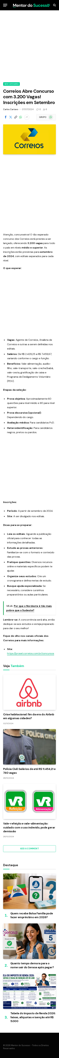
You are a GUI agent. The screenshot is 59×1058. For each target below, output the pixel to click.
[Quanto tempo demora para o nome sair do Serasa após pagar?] (29, 941)
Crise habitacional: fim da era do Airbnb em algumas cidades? (28, 716)
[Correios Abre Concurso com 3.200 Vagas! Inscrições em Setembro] (29, 139)
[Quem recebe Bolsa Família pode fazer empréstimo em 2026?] (29, 891)
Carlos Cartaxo (10, 109)
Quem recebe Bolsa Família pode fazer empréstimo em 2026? (31, 915)
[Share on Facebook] (5, 117)
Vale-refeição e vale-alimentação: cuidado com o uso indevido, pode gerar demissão (29, 827)
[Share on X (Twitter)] (10, 117)
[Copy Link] (15, 117)
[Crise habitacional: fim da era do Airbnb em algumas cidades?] (29, 692)
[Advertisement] (29, 46)
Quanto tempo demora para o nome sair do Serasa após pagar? (32, 965)
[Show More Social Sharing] (26, 117)
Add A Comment (29, 848)
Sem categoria (11, 84)
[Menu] (5, 5)
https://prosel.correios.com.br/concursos (30, 653)
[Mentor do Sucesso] (31, 5)
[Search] (54, 5)
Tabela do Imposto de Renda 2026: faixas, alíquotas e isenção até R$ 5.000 (33, 1017)
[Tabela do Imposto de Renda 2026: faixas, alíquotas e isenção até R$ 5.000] (29, 991)
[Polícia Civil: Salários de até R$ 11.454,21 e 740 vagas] (29, 747)
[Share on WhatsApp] (20, 117)
